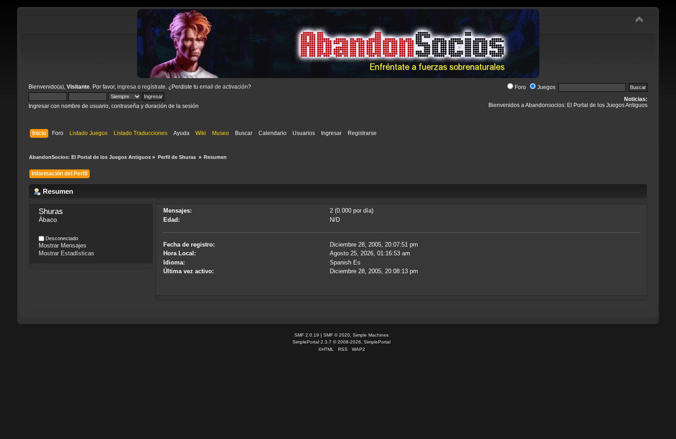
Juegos (546, 87)
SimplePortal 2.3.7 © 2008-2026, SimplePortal (341, 341)
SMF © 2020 (336, 335)
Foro (520, 87)
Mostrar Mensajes (62, 245)
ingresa (126, 87)
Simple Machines (371, 335)
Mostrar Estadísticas (66, 253)
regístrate (154, 87)
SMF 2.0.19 (306, 335)
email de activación (224, 87)
